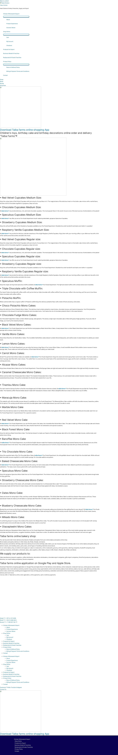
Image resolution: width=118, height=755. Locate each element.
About (8, 19)
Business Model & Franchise (11, 53)
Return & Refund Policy (13, 67)
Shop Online (6, 31)
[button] (3, 689)
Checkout (9, 45)
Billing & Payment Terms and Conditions (17, 71)
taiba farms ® (5, 211)
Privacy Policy (7, 61)
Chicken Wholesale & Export (11, 14)
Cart (7, 37)
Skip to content (4, 1)
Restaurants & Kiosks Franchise (12, 57)
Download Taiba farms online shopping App (24, 129)
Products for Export (8, 49)
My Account (9, 41)
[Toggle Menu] (16, 16)
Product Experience (12, 23)
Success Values (10, 27)
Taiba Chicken (3, 5)
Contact (5, 75)
